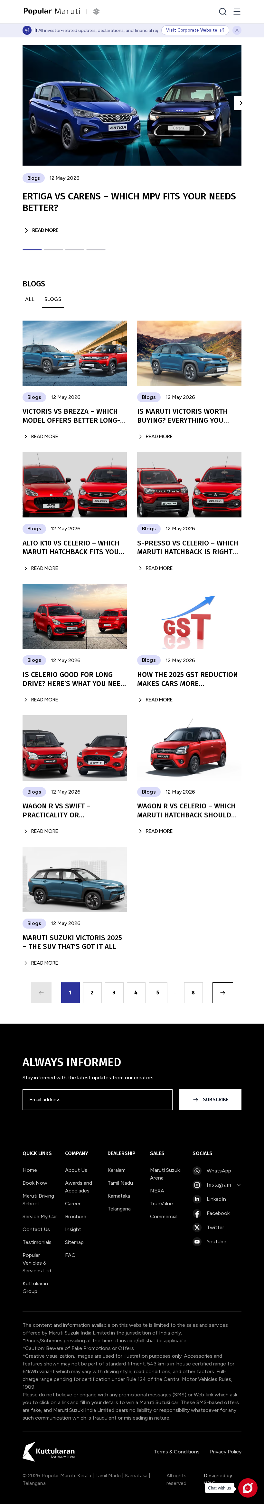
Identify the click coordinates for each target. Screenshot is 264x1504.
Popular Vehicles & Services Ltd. (37, 1263)
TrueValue (161, 1203)
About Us (76, 1170)
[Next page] (222, 992)
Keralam (117, 1170)
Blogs (52, 299)
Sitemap (74, 1242)
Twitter (215, 1227)
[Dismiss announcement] (236, 30)
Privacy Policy (225, 1452)
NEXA (157, 1191)
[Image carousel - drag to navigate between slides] (132, 105)
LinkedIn (216, 1199)
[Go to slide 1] (32, 249)
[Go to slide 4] (96, 249)
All (29, 299)
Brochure (75, 1216)
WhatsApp (219, 1171)
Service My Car (40, 1216)
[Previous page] (41, 992)
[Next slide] (241, 103)
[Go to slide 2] (53, 249)
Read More (45, 230)
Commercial (163, 1216)
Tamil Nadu (120, 1183)
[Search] (222, 11)
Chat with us (219, 1488)
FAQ (70, 1255)
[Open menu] (236, 11)
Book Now (35, 1183)
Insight (73, 1229)
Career (72, 1203)
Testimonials (37, 1242)
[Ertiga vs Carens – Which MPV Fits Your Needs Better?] (132, 105)
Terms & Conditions (177, 1452)
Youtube (216, 1242)
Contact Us (36, 1229)
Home (30, 1170)
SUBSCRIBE (216, 1099)
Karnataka (119, 1196)
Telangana (119, 1209)
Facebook (218, 1213)
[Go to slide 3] (74, 249)
